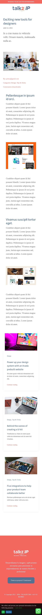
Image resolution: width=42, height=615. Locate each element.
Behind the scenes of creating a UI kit (17, 427)
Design (13, 83)
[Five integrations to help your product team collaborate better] (21, 458)
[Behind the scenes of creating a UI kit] (21, 398)
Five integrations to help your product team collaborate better (19, 489)
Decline (8, 612)
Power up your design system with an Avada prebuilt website (18, 365)
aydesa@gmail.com (12, 79)
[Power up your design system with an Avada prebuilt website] (21, 335)
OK (3, 612)
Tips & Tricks (21, 83)
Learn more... (19, 608)
